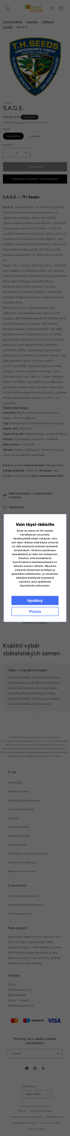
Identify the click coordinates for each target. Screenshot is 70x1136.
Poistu (35, 611)
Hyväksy (35, 600)
